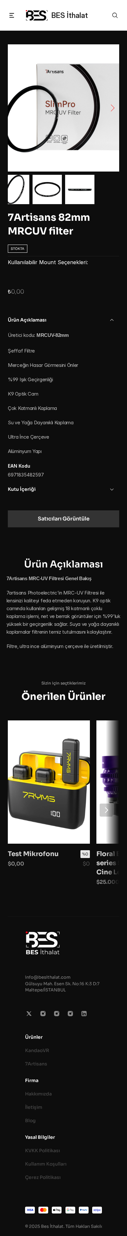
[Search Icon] (115, 15)
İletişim (33, 1107)
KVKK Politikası (42, 1150)
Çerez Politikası (43, 1177)
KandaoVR (37, 1050)
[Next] (106, 810)
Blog (30, 1120)
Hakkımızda (38, 1094)
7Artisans (36, 1064)
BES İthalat (69, 15)
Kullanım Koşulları (45, 1164)
